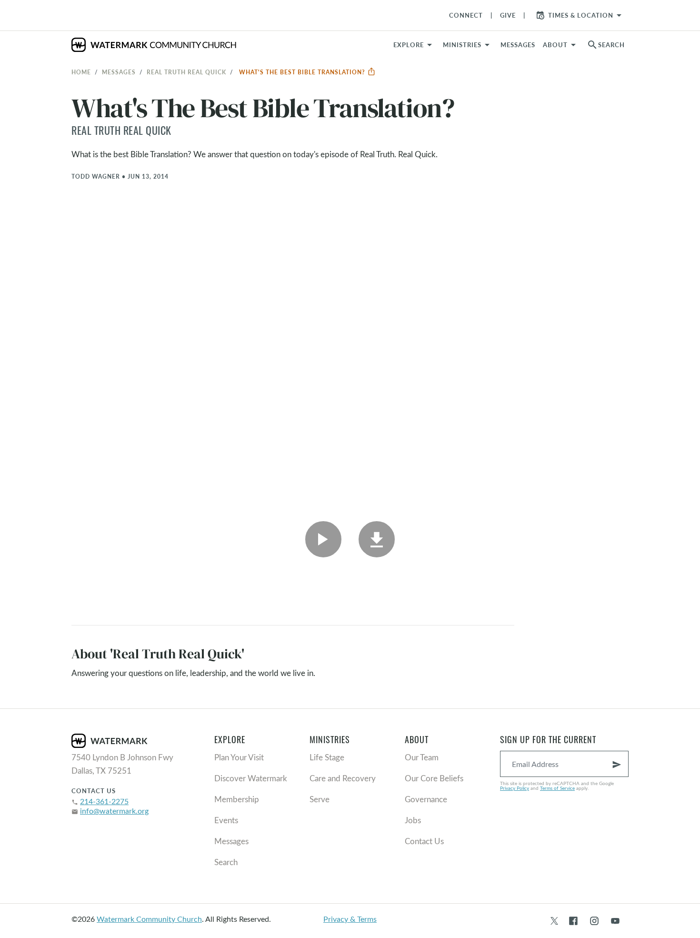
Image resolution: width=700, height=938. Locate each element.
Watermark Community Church (149, 919)
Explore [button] (408, 44)
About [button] (555, 44)
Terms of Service (557, 788)
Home (81, 72)
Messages (119, 72)
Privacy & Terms (350, 919)
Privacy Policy (514, 788)
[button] (468, 44)
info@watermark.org (114, 811)
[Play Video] (323, 539)
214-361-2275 (104, 801)
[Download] (376, 539)
